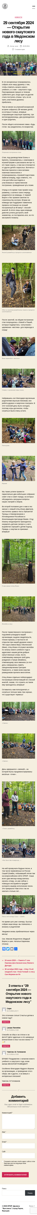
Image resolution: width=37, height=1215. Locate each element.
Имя (4, 1132)
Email (4, 1142)
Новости (18, 17)
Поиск (4, 1188)
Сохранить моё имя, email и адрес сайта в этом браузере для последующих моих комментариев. (19, 1163)
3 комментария (20, 49)
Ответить (6, 1022)
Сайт (4, 1151)
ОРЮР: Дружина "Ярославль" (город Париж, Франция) (12, 1208)
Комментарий (7, 1113)
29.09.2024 (26, 46)
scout (16, 46)
